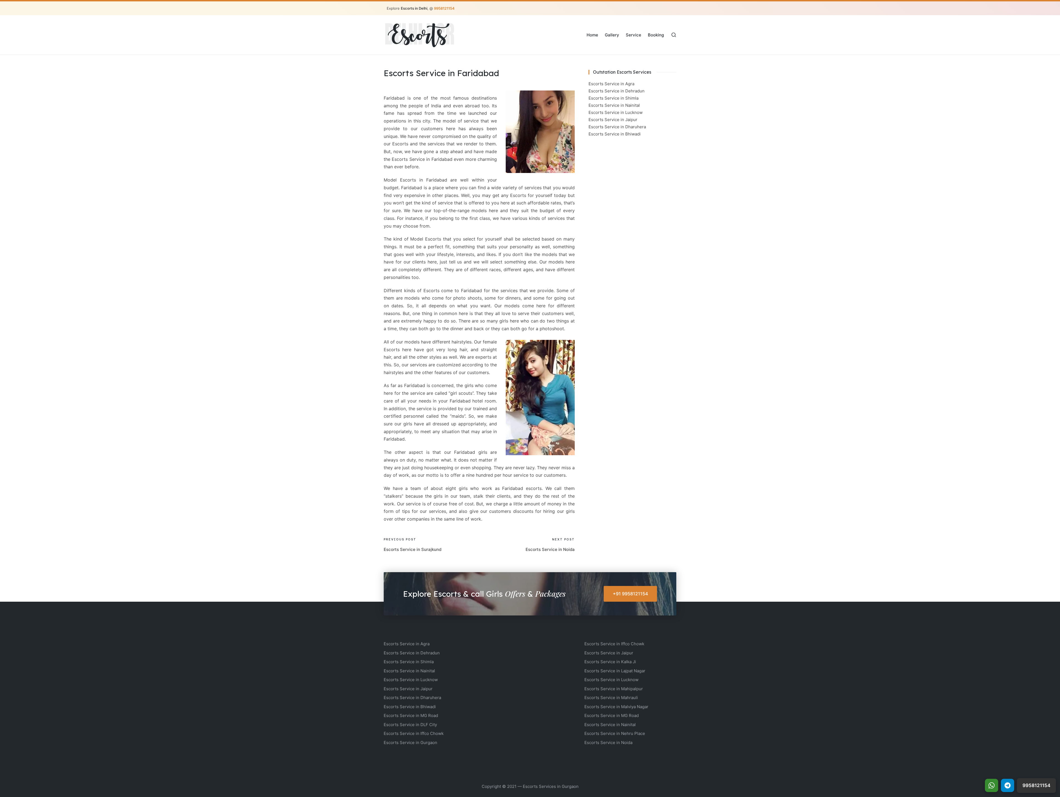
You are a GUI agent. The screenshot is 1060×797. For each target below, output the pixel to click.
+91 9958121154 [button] (630, 593)
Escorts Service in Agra (611, 83)
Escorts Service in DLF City (410, 724)
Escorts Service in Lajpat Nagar (614, 670)
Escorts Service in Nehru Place (614, 733)
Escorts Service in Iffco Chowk (414, 733)
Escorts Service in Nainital (614, 105)
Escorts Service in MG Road (411, 715)
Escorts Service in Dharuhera (617, 126)
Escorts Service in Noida (608, 742)
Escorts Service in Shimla (613, 98)
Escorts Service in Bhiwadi (615, 134)
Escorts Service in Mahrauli (611, 697)
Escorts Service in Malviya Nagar (616, 706)
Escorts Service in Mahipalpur (613, 688)
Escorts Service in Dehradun (617, 91)
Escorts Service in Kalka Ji (610, 661)
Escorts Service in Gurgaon (410, 742)
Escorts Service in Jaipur (613, 119)
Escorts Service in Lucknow (616, 112)
